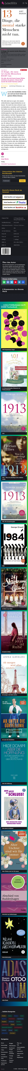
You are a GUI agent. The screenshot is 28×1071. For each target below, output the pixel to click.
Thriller (4, 1016)
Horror (9, 1016)
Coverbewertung (4, 1057)
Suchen (22, 180)
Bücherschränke (11, 1052)
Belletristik (4, 1033)
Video (2, 1050)
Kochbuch (11, 1021)
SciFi (16, 1030)
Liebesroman (5, 1024)
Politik (12, 1024)
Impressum (20, 1051)
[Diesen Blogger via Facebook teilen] (8, 282)
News (2, 1043)
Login (18, 1055)
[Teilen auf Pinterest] (15, 282)
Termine (3, 1054)
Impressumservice (4, 1063)
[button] (26, 3)
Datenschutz (20, 1053)
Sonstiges (12, 1033)
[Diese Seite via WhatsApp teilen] (4, 282)
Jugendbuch (20, 1018)
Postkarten (4, 1060)
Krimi (22, 1016)
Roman (16, 1016)
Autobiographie (18, 1027)
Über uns (19, 1043)
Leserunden (4, 1047)
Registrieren (20, 1057)
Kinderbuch (12, 1018)
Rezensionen (4, 1052)
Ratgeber (24, 70)
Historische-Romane (7, 1027)
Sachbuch (19, 1024)
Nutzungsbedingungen (21, 1048)
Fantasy (18, 1021)
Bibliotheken (12, 1045)
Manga (10, 1030)
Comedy (4, 1030)
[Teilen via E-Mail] (23, 282)
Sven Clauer (24, 1069)
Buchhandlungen (12, 1048)
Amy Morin (5, 159)
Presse (10, 1058)
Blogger (11, 1043)
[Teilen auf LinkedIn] (19, 282)
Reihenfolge (4, 1045)
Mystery (4, 1018)
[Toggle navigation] (23, 3)
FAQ (18, 1045)
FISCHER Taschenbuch (8, 164)
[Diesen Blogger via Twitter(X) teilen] (11, 282)
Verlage (11, 1055)
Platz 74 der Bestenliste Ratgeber (9, 83)
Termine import (11, 1061)
